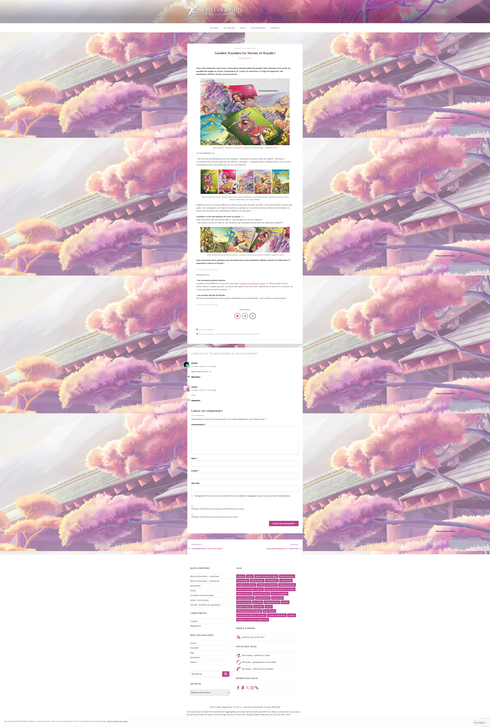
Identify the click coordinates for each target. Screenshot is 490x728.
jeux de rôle (277, 598)
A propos (194, 621)
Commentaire (198, 424)
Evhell (194, 363)
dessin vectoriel (244, 593)
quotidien (259, 606)
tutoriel (291, 615)
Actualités (229, 28)
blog (201, 330)
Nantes (285, 602)
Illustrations (258, 28)
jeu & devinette (262, 598)
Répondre (195, 377)
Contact (275, 28)
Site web (195, 483)
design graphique (206, 334)
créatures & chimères (267, 585)
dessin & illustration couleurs (228, 334)
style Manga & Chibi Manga (249, 611)
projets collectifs (251, 334)
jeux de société (243, 602)
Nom (194, 458)
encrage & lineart (261, 593)
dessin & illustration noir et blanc (280, 589)
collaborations (257, 580)
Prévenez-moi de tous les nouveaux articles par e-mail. (214, 517)
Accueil (214, 28)
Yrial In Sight (221, 10)
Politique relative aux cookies (117, 721)
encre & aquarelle (279, 593)
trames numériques (276, 615)
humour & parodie (245, 598)
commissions (271, 580)
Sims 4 (269, 606)
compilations (285, 580)
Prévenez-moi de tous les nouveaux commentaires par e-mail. (217, 509)
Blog (243, 28)
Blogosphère (195, 626)
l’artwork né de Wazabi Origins (252, 283)
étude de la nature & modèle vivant (252, 619)
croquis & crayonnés (246, 585)
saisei (253, 48)
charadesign (242, 580)
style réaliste (269, 611)
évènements (209, 330)
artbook (240, 576)
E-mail (195, 471)
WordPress (238, 707)
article (249, 576)
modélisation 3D (272, 602)
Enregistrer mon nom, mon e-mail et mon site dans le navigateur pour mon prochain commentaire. (243, 495)
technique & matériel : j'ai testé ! (251, 615)
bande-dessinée (287, 576)
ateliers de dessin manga (266, 576)
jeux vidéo (257, 602)
